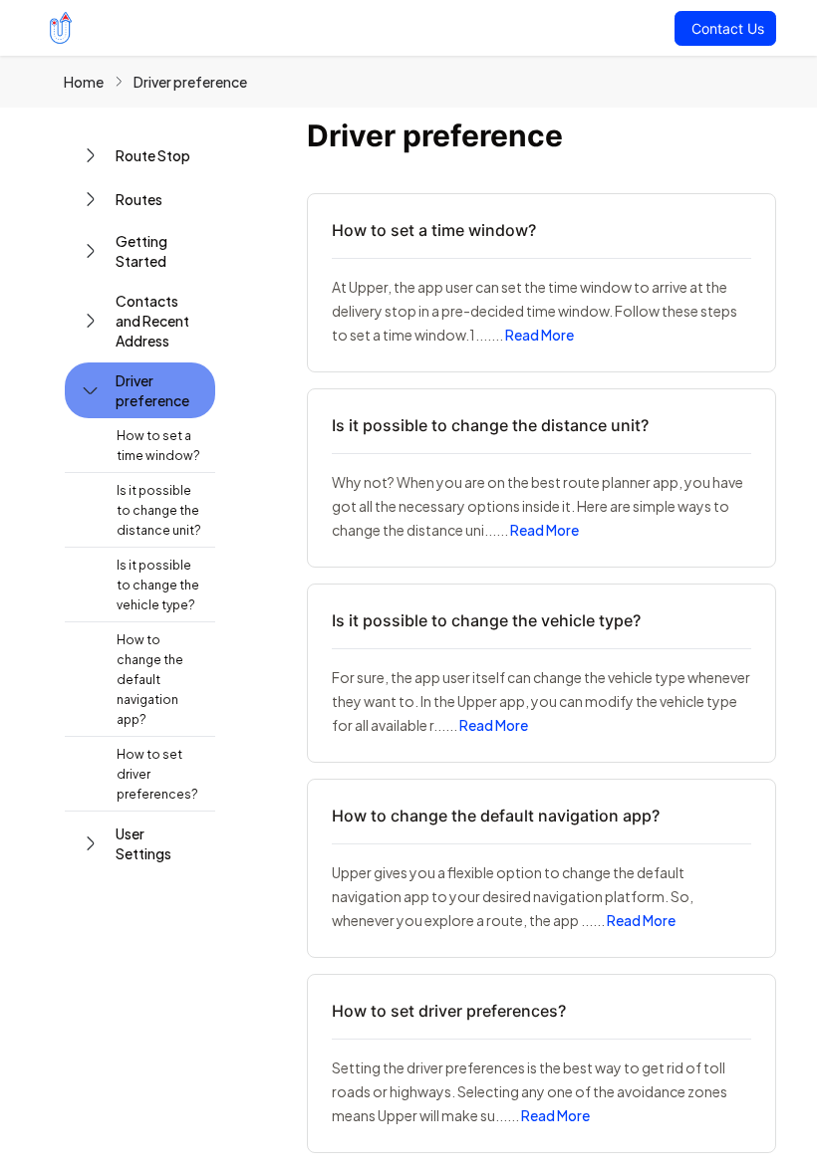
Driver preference (190, 82)
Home (84, 82)
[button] (140, 155)
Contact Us (727, 28)
